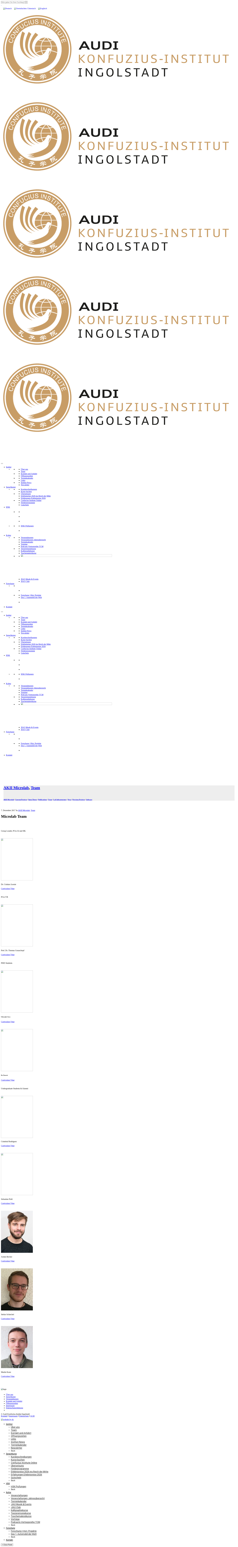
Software (89, 800)
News (69, 800)
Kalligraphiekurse (28, 551)
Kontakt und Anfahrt (29, 474)
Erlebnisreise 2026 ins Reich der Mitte (36, 496)
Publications (42, 800)
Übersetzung (26, 494)
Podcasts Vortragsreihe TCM (32, 546)
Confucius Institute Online (31, 500)
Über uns (24, 469)
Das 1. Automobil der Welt (31, 597)
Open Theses (32, 800)
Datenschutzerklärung (14, 1408)
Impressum (10, 1406)
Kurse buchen (26, 491)
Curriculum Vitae (8, 889)
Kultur (8, 535)
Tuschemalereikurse (28, 553)
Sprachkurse (11, 487)
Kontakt (9, 607)
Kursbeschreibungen (29, 489)
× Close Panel (7, 1545)
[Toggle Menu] (2, 463)
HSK (8, 507)
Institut (8, 467)
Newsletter (25, 485)
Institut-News (26, 483)
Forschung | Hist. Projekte (31, 595)
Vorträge (24, 544)
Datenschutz (24, 1416)
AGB (32, 1416)
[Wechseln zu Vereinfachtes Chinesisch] (25, 8)
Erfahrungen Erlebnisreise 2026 (33, 498)
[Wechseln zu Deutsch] (7, 8)
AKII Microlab (16, 787)
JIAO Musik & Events (29, 579)
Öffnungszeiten (27, 476)
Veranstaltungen (27, 537)
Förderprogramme (28, 503)
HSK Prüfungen (27, 526)
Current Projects (21, 800)
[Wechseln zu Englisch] (42, 8)
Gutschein (25, 505)
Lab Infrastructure (59, 800)
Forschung (10, 584)
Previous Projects (79, 800)
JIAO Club (25, 581)
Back (13, 1451)
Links (23, 480)
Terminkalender (27, 478)
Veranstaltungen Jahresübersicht (33, 540)
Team (23, 471)
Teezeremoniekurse (28, 549)
